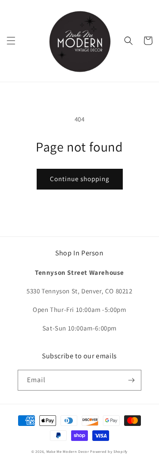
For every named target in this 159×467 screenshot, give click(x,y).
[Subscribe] (131, 380)
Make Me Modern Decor (67, 451)
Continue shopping (80, 179)
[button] (11, 40)
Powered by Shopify (109, 451)
